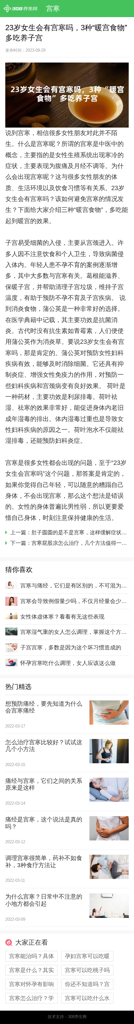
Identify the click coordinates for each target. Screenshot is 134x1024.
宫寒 (53, 8)
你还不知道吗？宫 (87, 984)
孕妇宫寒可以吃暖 (87, 956)
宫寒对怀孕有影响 (31, 984)
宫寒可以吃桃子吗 (87, 970)
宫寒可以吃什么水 (87, 998)
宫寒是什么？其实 (31, 970)
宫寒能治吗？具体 (31, 956)
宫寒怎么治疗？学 (31, 998)
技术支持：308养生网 (67, 1016)
